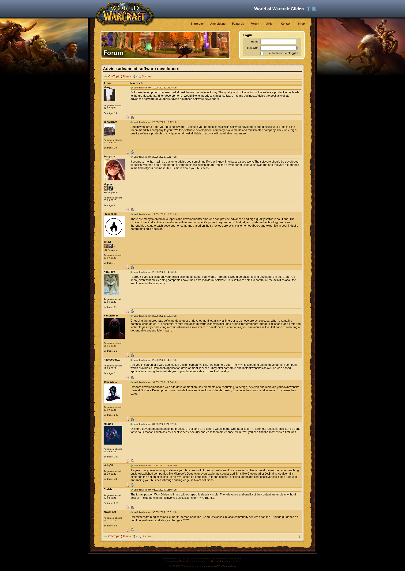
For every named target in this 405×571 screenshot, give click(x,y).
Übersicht (128, 76)
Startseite (197, 23)
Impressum (207, 566)
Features (238, 23)
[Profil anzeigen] (132, 117)
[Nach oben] (299, 536)
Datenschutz (229, 566)
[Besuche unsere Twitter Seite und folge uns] (313, 9)
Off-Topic (114, 76)
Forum (255, 23)
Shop (301, 23)
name (255, 41)
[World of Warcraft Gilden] (279, 9)
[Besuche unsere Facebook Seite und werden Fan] (308, 9)
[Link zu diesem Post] (132, 87)
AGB (217, 566)
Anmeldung (217, 23)
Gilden (270, 23)
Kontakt (286, 23)
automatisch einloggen (283, 53)
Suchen (147, 76)
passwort (253, 47)
